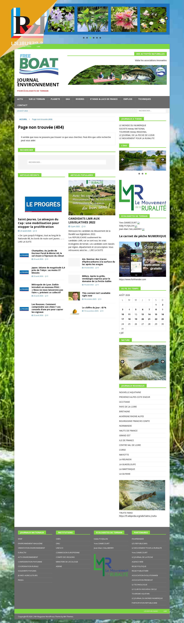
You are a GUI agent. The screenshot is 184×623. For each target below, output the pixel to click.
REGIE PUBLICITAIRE (140, 571)
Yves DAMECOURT (128, 222)
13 (142, 314)
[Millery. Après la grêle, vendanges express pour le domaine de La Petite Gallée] (74, 279)
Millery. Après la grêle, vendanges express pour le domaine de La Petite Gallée (96, 279)
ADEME (59, 566)
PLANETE (55, 99)
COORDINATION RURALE (28, 566)
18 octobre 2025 (90, 299)
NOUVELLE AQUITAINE (130, 392)
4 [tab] (93, 38)
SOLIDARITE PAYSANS (27, 571)
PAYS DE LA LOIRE (128, 406)
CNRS (58, 539)
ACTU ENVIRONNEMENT (28, 557)
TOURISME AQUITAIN (141, 593)
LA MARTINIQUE (127, 469)
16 (162, 314)
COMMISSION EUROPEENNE (68, 552)
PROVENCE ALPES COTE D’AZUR (134, 397)
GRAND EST (125, 435)
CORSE (122, 449)
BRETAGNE (124, 411)
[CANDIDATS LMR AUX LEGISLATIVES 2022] (91, 197)
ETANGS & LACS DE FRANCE (104, 99)
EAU (68, 99)
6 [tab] (100, 38)
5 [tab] (97, 38)
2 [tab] (87, 38)
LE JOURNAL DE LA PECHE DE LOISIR (136, 135)
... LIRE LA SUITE (95, 250)
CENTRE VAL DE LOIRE (130, 445)
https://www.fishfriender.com (132, 279)
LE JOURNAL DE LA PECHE (142, 557)
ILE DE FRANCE (126, 440)
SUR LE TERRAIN (37, 99)
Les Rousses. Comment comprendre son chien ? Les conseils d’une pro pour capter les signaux (47, 308)
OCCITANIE (124, 402)
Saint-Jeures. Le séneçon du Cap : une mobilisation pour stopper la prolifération (38, 223)
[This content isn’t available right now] (74, 296)
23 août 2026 (25, 231)
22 (156, 319)
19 (136, 319)
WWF (20, 539)
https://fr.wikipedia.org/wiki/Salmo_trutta (138, 516)
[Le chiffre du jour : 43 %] (74, 310)
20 (142, 319)
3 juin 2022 (75, 226)
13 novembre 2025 (91, 311)
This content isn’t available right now (96, 294)
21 (149, 319)
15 (156, 314)
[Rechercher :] (151, 110)
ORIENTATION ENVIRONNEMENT (31, 548)
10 (122, 314)
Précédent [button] (123, 160)
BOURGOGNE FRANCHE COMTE (134, 421)
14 (149, 314)
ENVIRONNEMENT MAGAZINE (30, 543)
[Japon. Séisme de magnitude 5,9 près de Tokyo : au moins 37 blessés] (23, 270)
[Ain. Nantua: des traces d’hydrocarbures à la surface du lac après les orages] (74, 262)
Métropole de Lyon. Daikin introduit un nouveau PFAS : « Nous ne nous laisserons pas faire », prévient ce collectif (47, 288)
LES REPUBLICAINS (139, 543)
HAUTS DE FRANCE (128, 430)
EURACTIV (22, 552)
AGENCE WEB (137, 561)
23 (162, 319)
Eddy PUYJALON (127, 225)
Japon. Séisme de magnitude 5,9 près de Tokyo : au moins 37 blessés (48, 270)
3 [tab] (90, 38)
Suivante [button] (166, 18)
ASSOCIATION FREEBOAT (142, 580)
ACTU (20, 99)
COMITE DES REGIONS (65, 557)
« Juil (121, 332)
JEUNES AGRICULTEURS (28, 575)
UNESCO (59, 548)
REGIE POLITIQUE (139, 566)
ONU (58, 543)
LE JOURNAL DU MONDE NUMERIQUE (147, 598)
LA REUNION (125, 459)
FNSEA (20, 580)
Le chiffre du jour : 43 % (94, 307)
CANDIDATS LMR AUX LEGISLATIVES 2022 (84, 220)
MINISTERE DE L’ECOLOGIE (67, 561)
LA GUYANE (124, 473)
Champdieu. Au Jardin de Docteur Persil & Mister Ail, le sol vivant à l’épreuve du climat (48, 253)
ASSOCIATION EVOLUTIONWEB (145, 575)
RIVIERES (80, 99)
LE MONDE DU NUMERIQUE (132, 125)
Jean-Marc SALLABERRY (130, 229)
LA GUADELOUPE (127, 464)
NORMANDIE (125, 425)
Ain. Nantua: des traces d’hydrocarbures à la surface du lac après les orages (98, 262)
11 (129, 314)
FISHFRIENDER (138, 539)
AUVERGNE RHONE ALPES (131, 416)
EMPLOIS (127, 99)
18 (129, 319)
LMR (165, 611)
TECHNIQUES (144, 99)
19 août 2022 (89, 267)
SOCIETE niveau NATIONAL (132, 128)
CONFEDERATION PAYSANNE (30, 561)
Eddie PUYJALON (101, 539)
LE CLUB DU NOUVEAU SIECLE (144, 589)
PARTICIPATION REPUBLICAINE (144, 603)
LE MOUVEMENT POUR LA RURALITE (136, 138)
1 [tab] (84, 38)
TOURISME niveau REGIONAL (133, 131)
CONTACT (22, 105)
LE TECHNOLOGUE (139, 584)
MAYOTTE (124, 454)
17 (122, 319)
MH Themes (68, 616)
